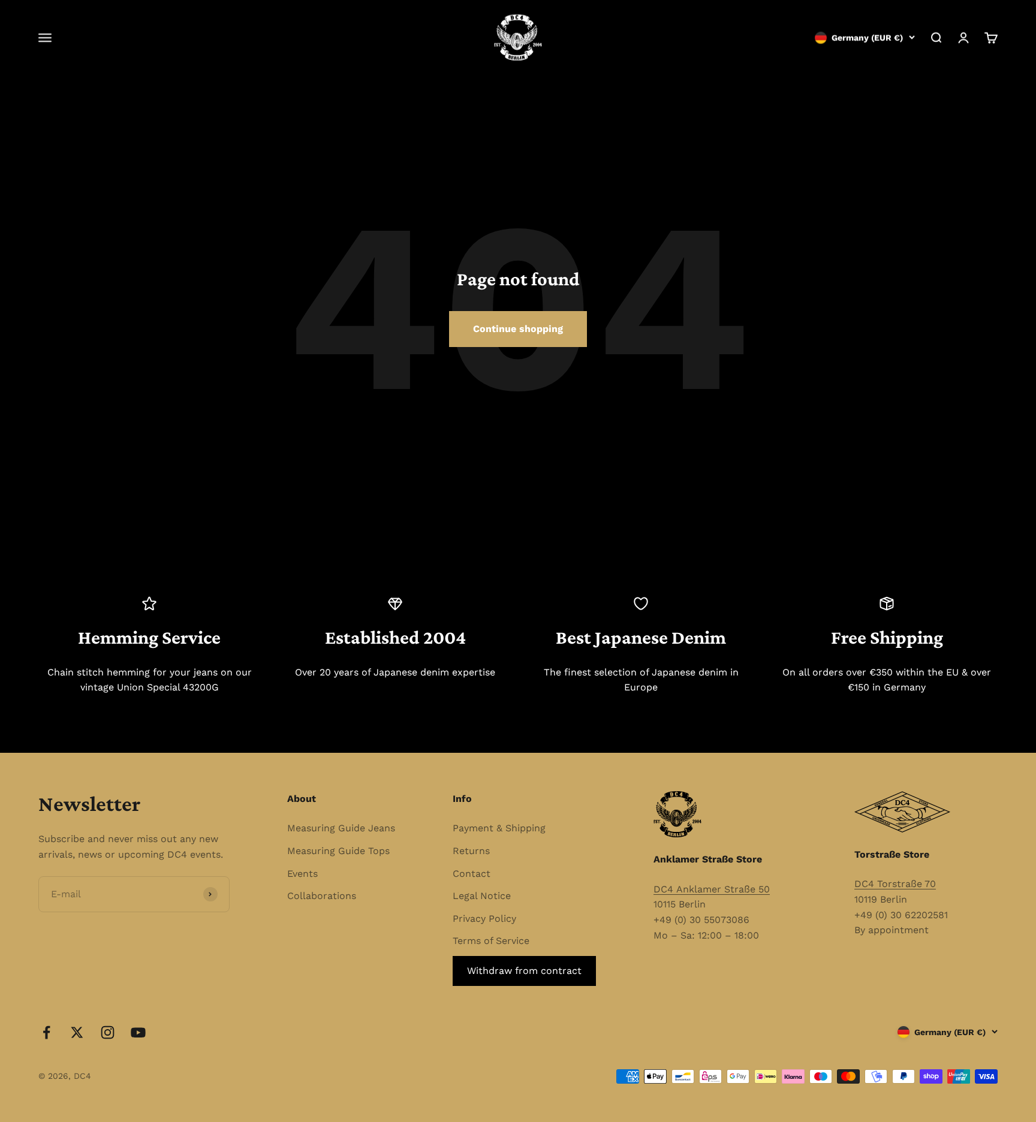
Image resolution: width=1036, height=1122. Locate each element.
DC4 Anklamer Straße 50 (711, 889)
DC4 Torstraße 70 (895, 883)
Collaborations (321, 895)
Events (302, 873)
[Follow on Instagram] (108, 1032)
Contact (471, 873)
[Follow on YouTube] (138, 1032)
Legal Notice (482, 895)
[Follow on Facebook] (46, 1032)
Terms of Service (491, 940)
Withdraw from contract (524, 970)
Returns (471, 850)
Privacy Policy (484, 918)
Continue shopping (518, 328)
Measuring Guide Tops (338, 850)
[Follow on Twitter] (77, 1032)
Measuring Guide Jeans (341, 828)
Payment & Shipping (499, 828)
